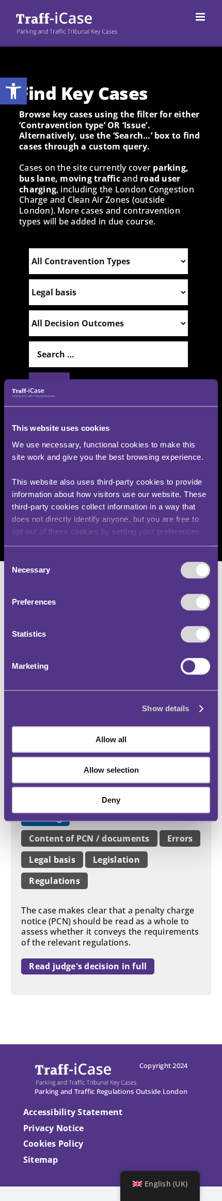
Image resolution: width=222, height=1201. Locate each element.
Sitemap (40, 1159)
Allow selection (111, 769)
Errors (180, 838)
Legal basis (52, 859)
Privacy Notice (53, 1128)
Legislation (116, 859)
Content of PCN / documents (89, 838)
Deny (111, 800)
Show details (165, 708)
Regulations (54, 881)
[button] (13, 91)
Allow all (111, 739)
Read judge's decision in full (88, 966)
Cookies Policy (53, 1143)
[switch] (195, 602)
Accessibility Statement (73, 1112)
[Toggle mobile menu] (201, 16)
